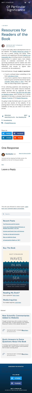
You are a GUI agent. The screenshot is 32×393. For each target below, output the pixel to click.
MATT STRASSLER (8, 2)
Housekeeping (7, 120)
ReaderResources (10, 123)
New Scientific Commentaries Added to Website (15, 316)
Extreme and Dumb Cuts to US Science (13, 231)
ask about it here (13, 76)
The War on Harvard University (11, 234)
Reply (3, 164)
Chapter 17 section (7, 98)
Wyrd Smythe (9, 154)
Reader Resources (22, 98)
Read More (25, 330)
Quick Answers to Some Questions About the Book (14, 340)
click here (18, 302)
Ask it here (16, 295)
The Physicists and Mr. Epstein (11, 224)
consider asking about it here (14, 81)
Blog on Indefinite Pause (9, 237)
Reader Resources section (21, 51)
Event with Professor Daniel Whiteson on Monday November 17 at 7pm (14, 227)
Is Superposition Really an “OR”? (11, 240)
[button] (25, 2)
